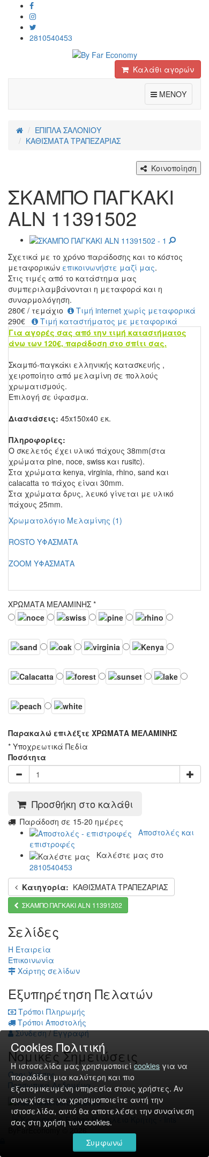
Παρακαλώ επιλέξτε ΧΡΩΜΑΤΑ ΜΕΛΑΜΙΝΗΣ (92, 732)
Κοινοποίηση (172, 168)
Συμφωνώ (104, 1142)
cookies (147, 1065)
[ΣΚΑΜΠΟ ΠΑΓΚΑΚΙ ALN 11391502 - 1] (102, 239)
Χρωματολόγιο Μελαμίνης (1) (65, 520)
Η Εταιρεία (29, 949)
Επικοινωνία (31, 960)
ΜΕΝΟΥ (174, 93)
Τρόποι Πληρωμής (50, 1011)
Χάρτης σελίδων (48, 970)
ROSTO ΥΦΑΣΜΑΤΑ (43, 541)
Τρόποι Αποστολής (51, 1022)
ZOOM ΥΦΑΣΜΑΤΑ (41, 563)
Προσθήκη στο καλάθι (79, 804)
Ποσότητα (27, 757)
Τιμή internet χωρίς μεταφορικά (135, 310)
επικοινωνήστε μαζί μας (108, 267)
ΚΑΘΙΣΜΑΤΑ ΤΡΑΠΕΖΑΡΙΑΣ (95, 887)
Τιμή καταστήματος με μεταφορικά (107, 321)
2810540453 (50, 37)
